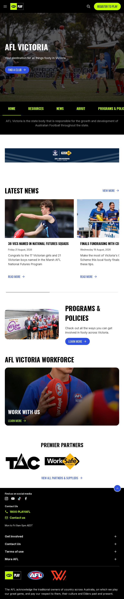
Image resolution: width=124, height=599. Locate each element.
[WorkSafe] (62, 461)
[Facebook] (25, 499)
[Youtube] (13, 499)
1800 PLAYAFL (20, 511)
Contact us (17, 517)
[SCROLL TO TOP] (117, 488)
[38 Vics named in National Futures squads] (39, 218)
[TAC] (23, 461)
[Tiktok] (19, 499)
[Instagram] (6, 499)
